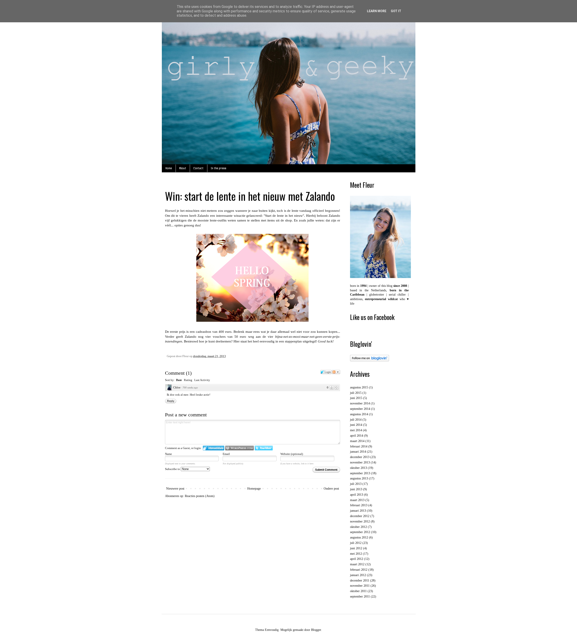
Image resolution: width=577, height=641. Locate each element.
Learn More (376, 11)
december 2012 (359, 516)
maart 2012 (357, 564)
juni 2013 (356, 489)
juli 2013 (356, 484)
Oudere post (331, 488)
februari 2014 (358, 446)
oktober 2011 (358, 591)
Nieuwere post (175, 488)
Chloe (177, 387)
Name (168, 454)
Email (226, 454)
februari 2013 (358, 505)
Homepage (254, 488)
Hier (237, 341)
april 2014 (356, 435)
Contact (198, 168)
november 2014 (360, 403)
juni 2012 (356, 548)
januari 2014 (358, 451)
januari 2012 (358, 575)
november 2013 (360, 462)
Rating (188, 380)
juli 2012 (356, 543)
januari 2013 (358, 510)
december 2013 (359, 457)
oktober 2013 (358, 468)
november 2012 (360, 521)
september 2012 (360, 532)
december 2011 (359, 580)
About (182, 168)
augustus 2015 (359, 387)
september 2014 (360, 409)
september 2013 (360, 473)
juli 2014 (356, 419)
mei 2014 (356, 430)
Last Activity (202, 380)
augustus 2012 (359, 537)
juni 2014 (356, 425)
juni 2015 (356, 398)
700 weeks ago (190, 387)
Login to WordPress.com (239, 448)
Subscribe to (173, 469)
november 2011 (360, 585)
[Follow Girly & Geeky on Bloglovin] (369, 360)
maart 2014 (357, 441)
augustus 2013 (359, 478)
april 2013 (356, 494)
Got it (396, 11)
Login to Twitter (264, 448)
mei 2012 (356, 553)
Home (168, 168)
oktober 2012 (358, 527)
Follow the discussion (336, 372)
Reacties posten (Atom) (200, 496)
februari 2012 (358, 569)
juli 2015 (356, 393)
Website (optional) (291, 454)
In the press (218, 168)
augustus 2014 (359, 414)
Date (179, 380)
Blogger (316, 630)
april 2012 (356, 559)
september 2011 (360, 596)
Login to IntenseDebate (213, 448)
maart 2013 (357, 500)
